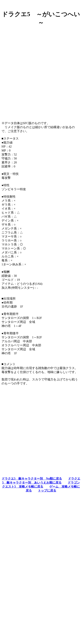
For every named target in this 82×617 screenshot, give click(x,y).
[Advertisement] (41, 70)
